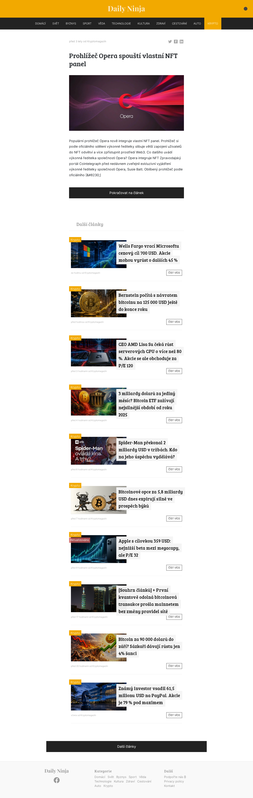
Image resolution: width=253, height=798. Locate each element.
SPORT (87, 23)
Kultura (119, 781)
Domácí (99, 777)
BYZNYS (71, 23)
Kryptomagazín (96, 41)
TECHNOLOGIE (121, 23)
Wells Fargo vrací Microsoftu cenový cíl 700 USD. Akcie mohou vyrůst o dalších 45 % (149, 253)
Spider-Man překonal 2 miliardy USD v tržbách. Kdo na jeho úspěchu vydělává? (148, 449)
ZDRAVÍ (160, 23)
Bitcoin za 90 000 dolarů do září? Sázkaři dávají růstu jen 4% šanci (149, 646)
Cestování (144, 781)
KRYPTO (213, 23)
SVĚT (55, 23)
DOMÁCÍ (40, 23)
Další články (126, 746)
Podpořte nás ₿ (175, 777)
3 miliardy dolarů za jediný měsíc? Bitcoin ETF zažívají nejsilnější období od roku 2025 (147, 404)
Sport (133, 777)
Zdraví (130, 781)
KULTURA (144, 23)
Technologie (102, 781)
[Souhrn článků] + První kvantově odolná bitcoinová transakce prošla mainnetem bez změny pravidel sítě (149, 600)
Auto (97, 786)
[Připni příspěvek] (170, 41)
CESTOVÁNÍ (179, 23)
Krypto (75, 240)
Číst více (174, 272)
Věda (142, 777)
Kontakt (169, 786)
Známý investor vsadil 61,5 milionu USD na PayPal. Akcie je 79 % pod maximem (149, 695)
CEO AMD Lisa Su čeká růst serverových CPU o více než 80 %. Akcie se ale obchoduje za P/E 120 (150, 355)
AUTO (197, 23)
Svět (111, 777)
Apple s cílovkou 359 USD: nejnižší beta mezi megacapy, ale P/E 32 (149, 548)
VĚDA (101, 23)
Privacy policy (174, 781)
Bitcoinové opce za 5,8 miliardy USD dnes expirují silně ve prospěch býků (151, 499)
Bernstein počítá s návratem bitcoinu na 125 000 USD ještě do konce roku (148, 302)
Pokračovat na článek (126, 193)
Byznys (121, 777)
